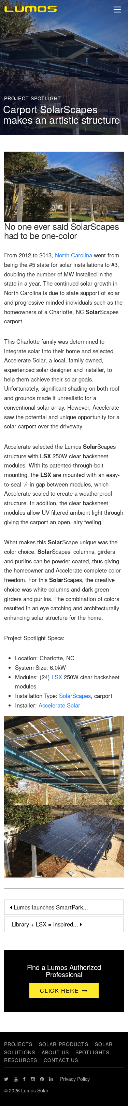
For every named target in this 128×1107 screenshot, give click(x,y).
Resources (20, 1060)
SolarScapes (75, 696)
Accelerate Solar (59, 705)
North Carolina (73, 255)
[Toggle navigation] (117, 9)
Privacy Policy (75, 1078)
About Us (55, 1052)
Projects (18, 1044)
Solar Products (63, 1044)
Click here (60, 990)
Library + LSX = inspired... (45, 924)
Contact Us (61, 1060)
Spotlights (92, 1052)
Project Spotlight (32, 98)
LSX (57, 677)
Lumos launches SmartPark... (50, 907)
